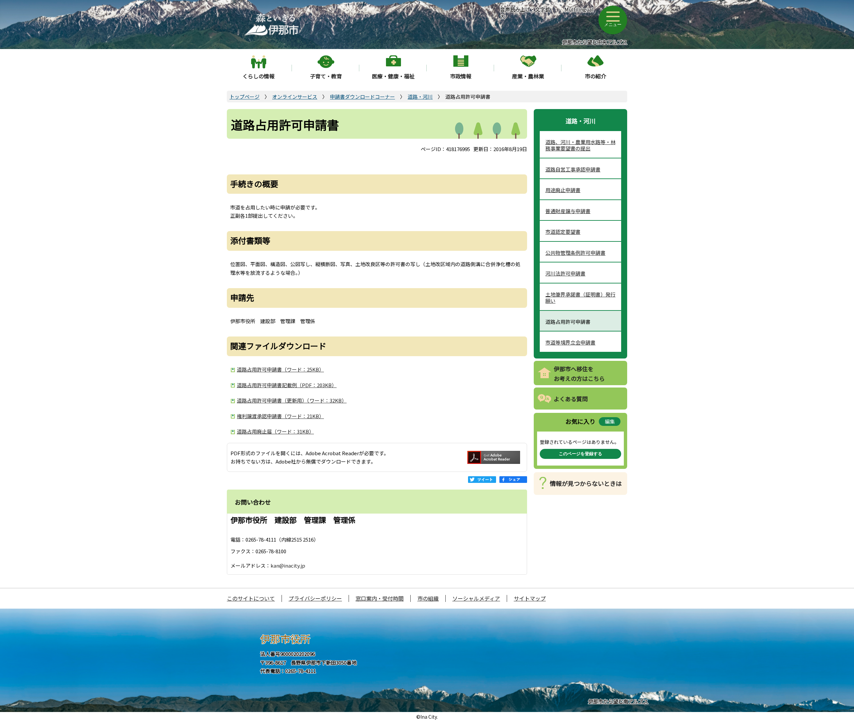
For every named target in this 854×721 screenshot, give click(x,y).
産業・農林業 (528, 76)
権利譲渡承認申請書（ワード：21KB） (280, 416)
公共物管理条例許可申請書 (575, 252)
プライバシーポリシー (315, 598)
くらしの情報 (259, 76)
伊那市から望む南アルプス (618, 701)
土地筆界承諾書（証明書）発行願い (580, 297)
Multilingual (578, 9)
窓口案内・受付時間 (380, 598)
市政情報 (460, 76)
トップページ (245, 96)
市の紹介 (595, 76)
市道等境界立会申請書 (570, 342)
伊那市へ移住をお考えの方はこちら (579, 374)
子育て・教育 (326, 76)
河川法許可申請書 (565, 273)
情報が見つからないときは (586, 483)
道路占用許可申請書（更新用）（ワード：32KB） (292, 400)
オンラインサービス (294, 96)
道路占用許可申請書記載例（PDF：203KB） (287, 385)
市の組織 (428, 598)
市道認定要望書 (562, 231)
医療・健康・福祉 (393, 76)
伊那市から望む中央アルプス (594, 41)
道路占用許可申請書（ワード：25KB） (280, 369)
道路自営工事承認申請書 (572, 169)
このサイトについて (251, 598)
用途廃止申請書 (562, 189)
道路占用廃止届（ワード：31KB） (275, 431)
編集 (610, 421)
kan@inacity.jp (288, 565)
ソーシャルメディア (476, 598)
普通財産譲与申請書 (567, 210)
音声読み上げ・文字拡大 (525, 13)
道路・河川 (420, 96)
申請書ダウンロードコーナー (362, 96)
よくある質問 (571, 399)
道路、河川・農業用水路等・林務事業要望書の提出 (580, 145)
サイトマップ (530, 598)
